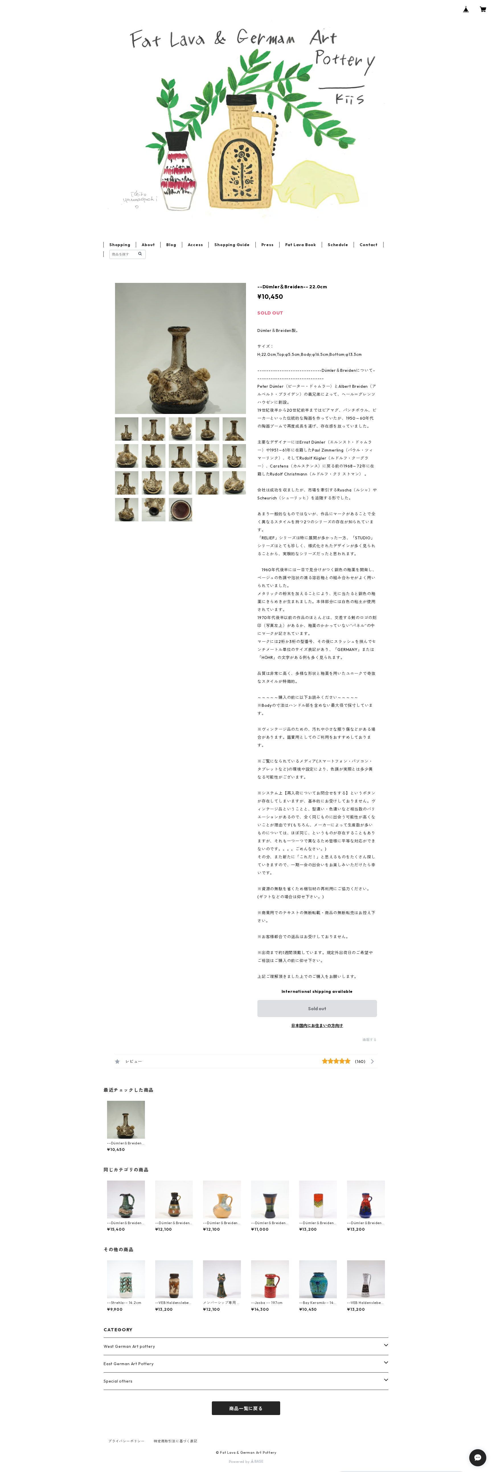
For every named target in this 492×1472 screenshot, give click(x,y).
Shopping (119, 244)
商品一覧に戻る (246, 1408)
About (148, 244)
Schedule (338, 244)
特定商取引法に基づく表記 (176, 1441)
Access (195, 244)
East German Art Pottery (128, 1363)
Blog (171, 244)
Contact (369, 244)
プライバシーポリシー (126, 1441)
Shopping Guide (231, 244)
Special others (118, 1381)
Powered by (240, 1461)
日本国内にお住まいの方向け (317, 1025)
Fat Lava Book (300, 244)
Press (267, 244)
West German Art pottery (129, 1346)
